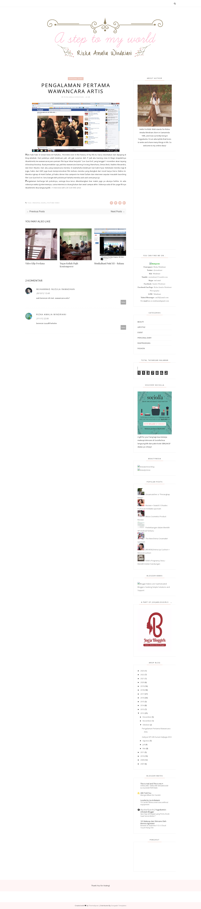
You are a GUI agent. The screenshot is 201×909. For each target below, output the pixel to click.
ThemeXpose (93, 906)
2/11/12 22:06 (42, 318)
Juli (144, 744)
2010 (142, 756)
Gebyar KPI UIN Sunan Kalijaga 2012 (157, 737)
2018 (142, 690)
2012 (142, 713)
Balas (123, 302)
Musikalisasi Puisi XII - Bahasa (109, 263)
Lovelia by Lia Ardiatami (150, 800)
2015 (142, 701)
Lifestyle (141, 327)
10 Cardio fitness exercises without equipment (154, 803)
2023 (142, 671)
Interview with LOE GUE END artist (67, 187)
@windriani (158, 270)
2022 (142, 674)
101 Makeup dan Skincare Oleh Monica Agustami (153, 822)
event (140, 332)
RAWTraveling (144, 343)
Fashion (141, 348)
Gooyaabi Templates (118, 906)
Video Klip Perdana (35, 263)
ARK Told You (145, 793)
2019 (142, 686)
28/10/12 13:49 (43, 293)
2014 (142, 705)
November (147, 721)
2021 (142, 678)
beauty (141, 322)
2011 (142, 752)
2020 (142, 682)
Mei (144, 748)
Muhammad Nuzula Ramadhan (55, 289)
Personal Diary (75, 79)
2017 (142, 694)
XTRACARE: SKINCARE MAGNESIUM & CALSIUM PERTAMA (154, 787)
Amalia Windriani (158, 284)
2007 (142, 764)
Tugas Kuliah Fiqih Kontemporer (69, 265)
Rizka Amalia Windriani (74, 97)
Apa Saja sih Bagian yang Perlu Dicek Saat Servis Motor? (154, 815)
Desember (147, 717)
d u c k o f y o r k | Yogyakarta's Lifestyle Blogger (153, 810)
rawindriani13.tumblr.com (158, 277)
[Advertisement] (155, 204)
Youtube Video (53, 203)
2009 (142, 760)
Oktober (146, 724)
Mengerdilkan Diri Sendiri (150, 795)
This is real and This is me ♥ (151, 783)
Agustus (146, 740)
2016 (142, 698)
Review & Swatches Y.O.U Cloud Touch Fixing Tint (153, 826)
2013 (142, 709)
